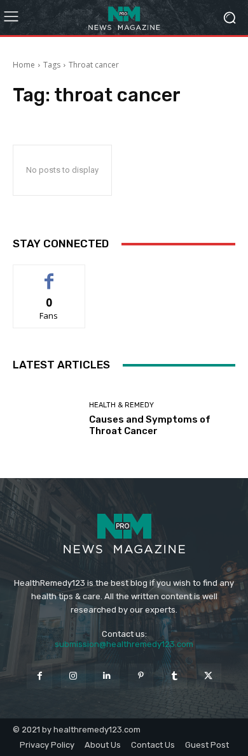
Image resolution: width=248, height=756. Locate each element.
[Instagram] (73, 676)
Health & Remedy (121, 405)
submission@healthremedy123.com (124, 644)
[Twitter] (208, 676)
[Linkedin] (107, 676)
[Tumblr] (174, 676)
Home (24, 64)
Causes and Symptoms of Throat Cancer (149, 425)
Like (49, 274)
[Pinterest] (140, 676)
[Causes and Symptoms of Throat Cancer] (46, 419)
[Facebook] (39, 676)
